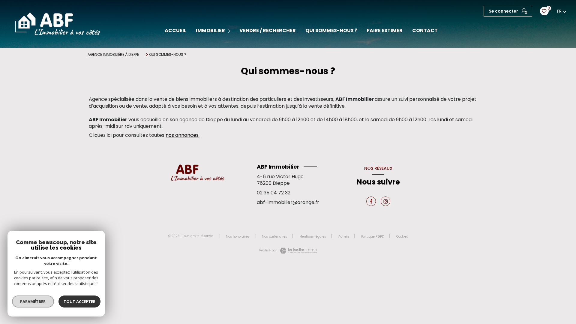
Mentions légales (312, 236)
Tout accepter (79, 301)
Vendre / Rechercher (267, 30)
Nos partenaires (274, 236)
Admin (343, 236)
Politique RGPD (372, 236)
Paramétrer (33, 301)
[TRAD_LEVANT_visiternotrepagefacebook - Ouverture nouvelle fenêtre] (371, 201)
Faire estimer (385, 30)
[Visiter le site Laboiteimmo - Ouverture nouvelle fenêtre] (297, 250)
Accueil (175, 30)
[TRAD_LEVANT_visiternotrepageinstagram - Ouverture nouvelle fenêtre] (385, 201)
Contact (425, 30)
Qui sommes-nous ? (331, 30)
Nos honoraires (238, 236)
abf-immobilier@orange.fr (288, 202)
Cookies (402, 236)
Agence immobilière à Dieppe (113, 54)
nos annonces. (183, 135)
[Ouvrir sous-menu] (230, 30)
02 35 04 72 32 (273, 192)
